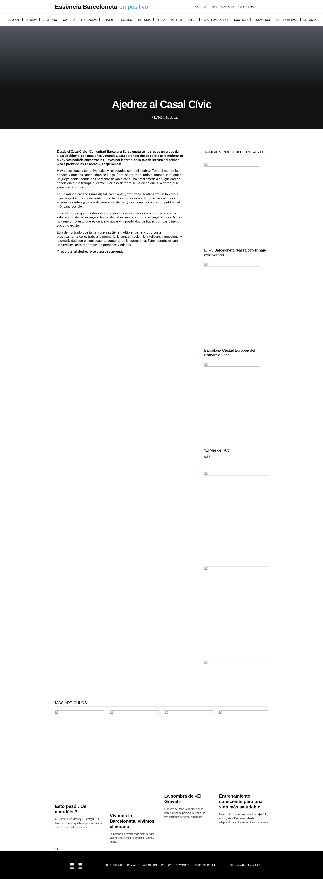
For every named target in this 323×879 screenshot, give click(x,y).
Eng (214, 7)
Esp (206, 7)
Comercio (50, 19)
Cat (197, 7)
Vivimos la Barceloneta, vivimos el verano (132, 821)
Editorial (13, 19)
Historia (144, 19)
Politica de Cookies (205, 865)
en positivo (133, 6)
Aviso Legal (150, 865)
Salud (192, 19)
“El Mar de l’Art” (217, 450)
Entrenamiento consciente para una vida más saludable (240, 801)
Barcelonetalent (215, 19)
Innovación (262, 19)
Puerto (176, 19)
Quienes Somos (113, 865)
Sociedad (241, 19)
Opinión (31, 19)
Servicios (310, 19)
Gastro (126, 19)
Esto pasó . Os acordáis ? (70, 809)
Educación (89, 19)
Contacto (227, 7)
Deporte (109, 19)
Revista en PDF (247, 7)
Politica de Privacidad (175, 865)
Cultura (69, 19)
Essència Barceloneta (86, 6)
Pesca (160, 19)
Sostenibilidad (286, 19)
